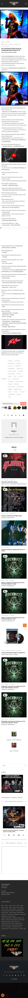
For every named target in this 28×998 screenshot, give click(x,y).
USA (25, 928)
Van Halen (19, 394)
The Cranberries (12, 394)
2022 (14, 907)
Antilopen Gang (11, 363)
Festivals (6, 479)
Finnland (10, 914)
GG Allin (10, 376)
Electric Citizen (12, 373)
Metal (3, 919)
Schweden (8, 926)
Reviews (13, 650)
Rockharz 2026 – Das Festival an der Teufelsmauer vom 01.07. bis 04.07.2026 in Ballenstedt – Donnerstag (13, 687)
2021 (11, 907)
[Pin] (11, 415)
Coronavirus (19, 910)
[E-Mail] (15, 415)
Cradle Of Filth (20, 368)
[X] (6, 975)
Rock (3, 926)
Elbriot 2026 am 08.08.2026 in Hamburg (9, 482)
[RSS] (18, 975)
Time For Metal (14, 928)
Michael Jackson (12, 386)
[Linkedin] (12, 975)
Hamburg (16, 914)
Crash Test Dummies (12, 371)
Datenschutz (21, 971)
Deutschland (13, 912)
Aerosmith (10, 360)
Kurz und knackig (19, 381)
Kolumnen (11, 44)
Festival (4, 914)
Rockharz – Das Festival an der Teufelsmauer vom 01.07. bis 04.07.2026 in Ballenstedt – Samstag (12, 583)
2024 (22, 907)
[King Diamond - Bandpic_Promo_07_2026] (14, 533)
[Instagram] (9, 975)
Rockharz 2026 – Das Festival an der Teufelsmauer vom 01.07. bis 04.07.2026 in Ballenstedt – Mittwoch (13, 722)
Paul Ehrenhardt (20, 386)
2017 (18, 905)
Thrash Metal (5, 928)
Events (2, 479)
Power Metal (19, 923)
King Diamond (11, 381)
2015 (11, 905)
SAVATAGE (10, 389)
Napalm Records (6, 921)
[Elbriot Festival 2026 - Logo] (14, 465)
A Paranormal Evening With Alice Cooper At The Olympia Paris (13, 652)
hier (23, 353)
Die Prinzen (21, 371)
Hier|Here (12, 892)
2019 (3, 907)
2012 (3, 905)
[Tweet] (8, 415)
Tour (21, 928)
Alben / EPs (3, 650)
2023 (18, 907)
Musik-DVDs (8, 650)
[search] (24, 765)
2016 (14, 905)
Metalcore (22, 919)
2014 (7, 905)
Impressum (16, 971)
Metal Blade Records (12, 919)
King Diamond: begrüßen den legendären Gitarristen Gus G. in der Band (13, 550)
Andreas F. (6, 44)
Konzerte (6, 513)
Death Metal (5, 912)
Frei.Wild (18, 373)
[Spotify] (15, 975)
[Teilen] (4, 415)
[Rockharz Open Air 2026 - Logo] (14, 566)
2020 (7, 907)
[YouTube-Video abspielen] (14, 155)
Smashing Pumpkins (17, 389)
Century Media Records (8, 910)
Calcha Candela (11, 368)
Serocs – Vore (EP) (14, 750)
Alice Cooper (17, 360)
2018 (22, 905)
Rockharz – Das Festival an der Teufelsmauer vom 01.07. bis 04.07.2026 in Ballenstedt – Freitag (12, 618)
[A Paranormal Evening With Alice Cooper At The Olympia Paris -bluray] (14, 636)
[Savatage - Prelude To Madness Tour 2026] (14, 499)
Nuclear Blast (16, 921)
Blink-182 (19, 363)
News (2, 547)
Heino (15, 376)
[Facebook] (4, 975)
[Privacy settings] (2, 995)
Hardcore (23, 914)
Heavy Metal (12, 916)
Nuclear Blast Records (8, 923)
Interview (21, 376)
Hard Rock (5, 916)
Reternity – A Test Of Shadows (14, 739)
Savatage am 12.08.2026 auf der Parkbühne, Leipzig (11, 515)
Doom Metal (21, 912)
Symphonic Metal (17, 926)
